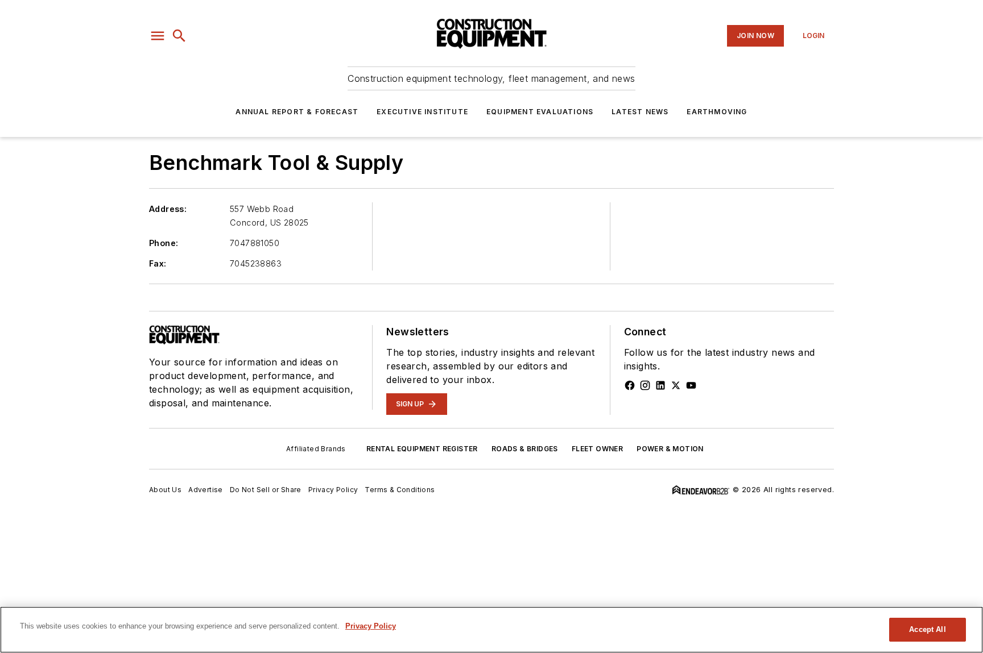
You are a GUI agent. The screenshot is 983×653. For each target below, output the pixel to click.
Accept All (927, 629)
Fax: (158, 263)
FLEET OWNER (597, 448)
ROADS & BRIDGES (524, 448)
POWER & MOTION (670, 448)
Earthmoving (717, 111)
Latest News (640, 111)
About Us (165, 489)
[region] (491, 629)
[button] (157, 35)
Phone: (163, 243)
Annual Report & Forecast (297, 111)
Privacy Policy (333, 489)
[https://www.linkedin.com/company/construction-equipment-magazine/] (660, 385)
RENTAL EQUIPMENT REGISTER (422, 448)
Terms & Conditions (400, 489)
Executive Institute (422, 111)
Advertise (205, 489)
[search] (179, 35)
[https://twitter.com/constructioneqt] (676, 385)
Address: (168, 209)
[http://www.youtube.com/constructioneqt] (691, 385)
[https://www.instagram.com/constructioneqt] (645, 385)
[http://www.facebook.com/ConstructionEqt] (629, 385)
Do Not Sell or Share (265, 489)
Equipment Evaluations (539, 111)
